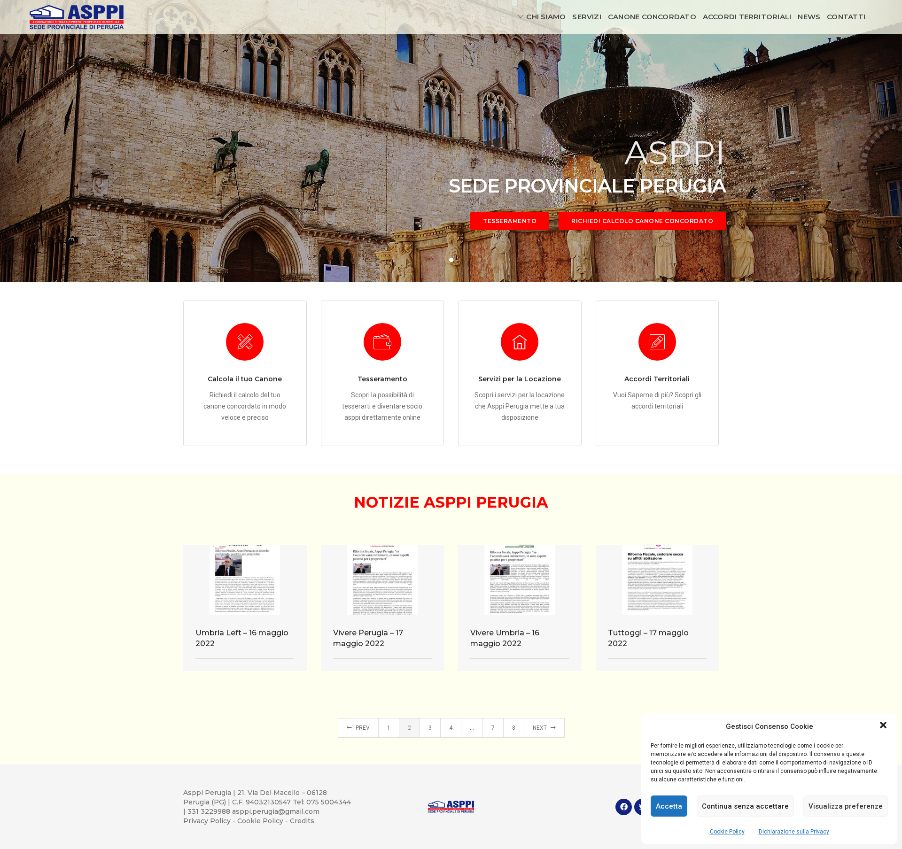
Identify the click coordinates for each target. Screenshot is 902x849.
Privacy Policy (208, 821)
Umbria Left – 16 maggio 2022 (241, 638)
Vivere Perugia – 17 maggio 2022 (368, 638)
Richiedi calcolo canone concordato (642, 220)
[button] (883, 726)
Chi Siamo (546, 16)
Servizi (586, 16)
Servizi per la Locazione (519, 379)
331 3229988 (209, 811)
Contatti (846, 16)
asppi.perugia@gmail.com (275, 811)
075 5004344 (328, 802)
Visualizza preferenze (846, 806)
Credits (302, 821)
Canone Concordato (652, 16)
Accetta (669, 806)
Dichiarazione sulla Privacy (794, 831)
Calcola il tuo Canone (245, 379)
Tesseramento (510, 220)
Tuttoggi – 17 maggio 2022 (648, 638)
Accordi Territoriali (747, 16)
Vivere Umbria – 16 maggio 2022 (504, 638)
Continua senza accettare (745, 806)
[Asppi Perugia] (77, 16)
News (809, 16)
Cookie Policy (727, 831)
